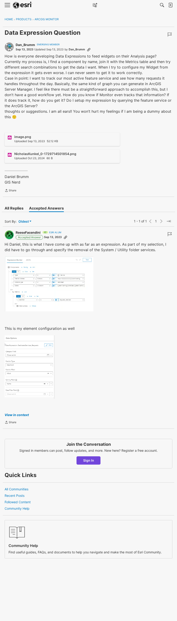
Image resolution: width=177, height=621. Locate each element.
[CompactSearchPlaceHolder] (162, 5)
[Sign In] (170, 5)
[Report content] (169, 34)
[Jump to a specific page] (168, 221)
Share (10, 191)
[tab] (14, 208)
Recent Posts (14, 495)
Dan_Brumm (25, 45)
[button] (49, 283)
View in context (17, 415)
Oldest (24, 221)
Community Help (17, 508)
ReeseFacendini (28, 232)
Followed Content (18, 502)
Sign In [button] (88, 460)
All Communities (16, 489)
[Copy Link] (88, 49)
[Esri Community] (22, 5)
